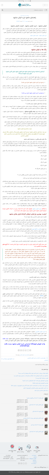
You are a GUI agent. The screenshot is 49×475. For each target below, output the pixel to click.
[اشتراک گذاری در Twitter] (26, 350)
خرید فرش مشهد (36, 209)
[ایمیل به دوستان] (23, 350)
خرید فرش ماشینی (40, 332)
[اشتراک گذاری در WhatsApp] (30, 350)
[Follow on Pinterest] (21, 463)
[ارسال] (2, 10)
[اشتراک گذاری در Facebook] (28, 350)
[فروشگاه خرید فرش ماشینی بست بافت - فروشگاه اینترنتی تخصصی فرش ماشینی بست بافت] (24, 5)
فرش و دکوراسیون (36, 229)
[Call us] (24, 463)
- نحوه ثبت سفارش (34, 456)
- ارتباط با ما (34, 463)
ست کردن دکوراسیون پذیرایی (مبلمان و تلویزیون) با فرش (35, 388)
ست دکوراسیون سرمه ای (8, 359)
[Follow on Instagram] (26, 463)
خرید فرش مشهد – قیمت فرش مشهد (38, 35)
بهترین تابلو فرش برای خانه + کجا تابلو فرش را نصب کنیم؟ (35, 381)
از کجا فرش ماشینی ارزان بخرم (41, 390)
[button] (45, 5)
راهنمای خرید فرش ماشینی (24, 15)
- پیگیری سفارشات (35, 461)
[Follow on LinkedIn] (19, 463)
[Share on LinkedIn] (19, 350)
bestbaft (18, 21)
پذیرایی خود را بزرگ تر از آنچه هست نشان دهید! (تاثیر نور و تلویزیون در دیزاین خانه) (29, 385)
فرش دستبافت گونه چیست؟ (42, 378)
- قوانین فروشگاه (33, 458)
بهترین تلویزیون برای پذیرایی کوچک (40, 383)
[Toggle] (48, 467)
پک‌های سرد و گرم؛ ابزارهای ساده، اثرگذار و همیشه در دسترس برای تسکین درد (31, 376)
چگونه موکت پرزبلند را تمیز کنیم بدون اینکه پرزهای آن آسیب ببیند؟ (33, 373)
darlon (41, 296)
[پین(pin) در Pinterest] (21, 350)
